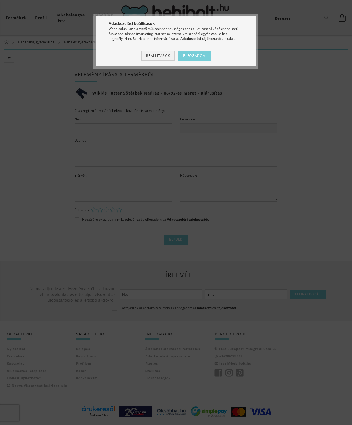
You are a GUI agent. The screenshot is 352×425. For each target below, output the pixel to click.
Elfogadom (194, 55)
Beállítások (158, 55)
